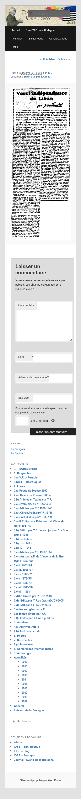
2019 (24, 701)
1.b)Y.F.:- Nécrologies (27, 482)
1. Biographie (22, 473)
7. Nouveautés (23, 640)
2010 (24, 662)
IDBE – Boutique (24, 755)
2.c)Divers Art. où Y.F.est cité (32, 504)
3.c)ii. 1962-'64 (23, 565)
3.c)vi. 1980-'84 (23, 583)
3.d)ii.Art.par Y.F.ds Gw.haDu (32, 605)
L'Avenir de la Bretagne (29, 710)
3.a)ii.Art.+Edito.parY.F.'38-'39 (33, 517)
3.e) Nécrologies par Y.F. (29, 609)
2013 (24, 675)
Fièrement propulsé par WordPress (40, 780)
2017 (24, 692)
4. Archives (21, 622)
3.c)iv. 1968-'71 (23, 574)
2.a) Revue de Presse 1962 (30, 490)
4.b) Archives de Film (27, 631)
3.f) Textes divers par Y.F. (30, 613)
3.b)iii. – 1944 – (23, 548)
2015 (24, 684)
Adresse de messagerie (33, 377)
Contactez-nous (58, 38)
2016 (24, 688)
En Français (18, 449)
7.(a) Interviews (23, 644)
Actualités (17, 38)
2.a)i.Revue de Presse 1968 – (32, 495)
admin (18, 742)
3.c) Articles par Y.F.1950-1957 (33, 552)
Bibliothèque (36, 38)
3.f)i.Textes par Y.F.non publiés (34, 618)
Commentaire (26, 305)
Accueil (16, 30)
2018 (24, 697)
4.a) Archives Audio (26, 627)
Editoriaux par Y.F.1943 (36, 76)
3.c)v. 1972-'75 (23, 578)
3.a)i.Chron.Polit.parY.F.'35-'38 (33, 512)
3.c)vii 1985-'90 (23, 587)
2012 (24, 671)
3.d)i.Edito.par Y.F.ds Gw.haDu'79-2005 (39, 600)
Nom (25, 356)
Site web (23, 398)
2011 (24, 666)
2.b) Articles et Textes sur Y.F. (33, 499)
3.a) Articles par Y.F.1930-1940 (33, 508)
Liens (15, 46)
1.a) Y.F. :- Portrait (25, 477)
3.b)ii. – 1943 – (23, 543)
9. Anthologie (22, 653)
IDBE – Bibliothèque (27, 746)
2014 (24, 679)
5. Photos (20, 635)
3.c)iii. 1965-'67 (23, 570)
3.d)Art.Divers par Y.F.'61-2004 (33, 596)
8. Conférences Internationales (33, 649)
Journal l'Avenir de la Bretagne (34, 760)
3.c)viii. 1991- (22, 591)
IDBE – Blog (21, 751)
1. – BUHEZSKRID (25, 469)
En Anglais (17, 453)
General (19, 706)
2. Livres (19, 486)
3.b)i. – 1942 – (23, 539)
